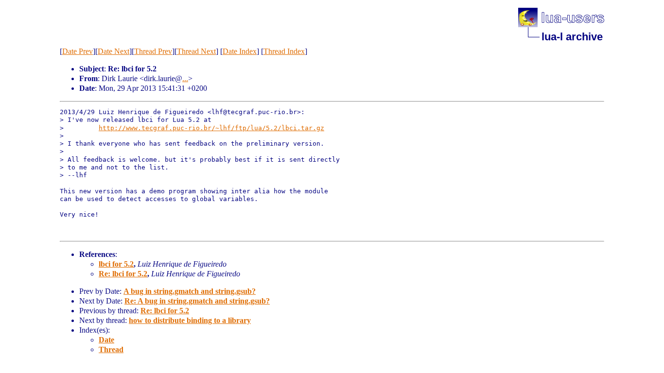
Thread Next (196, 51)
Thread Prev (153, 51)
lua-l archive (572, 37)
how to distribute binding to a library (190, 320)
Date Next (113, 51)
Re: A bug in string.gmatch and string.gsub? (197, 301)
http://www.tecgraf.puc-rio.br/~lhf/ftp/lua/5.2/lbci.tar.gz (211, 128)
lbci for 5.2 (116, 264)
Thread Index (284, 51)
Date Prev (77, 51)
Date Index (240, 51)
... (185, 78)
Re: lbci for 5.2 (123, 274)
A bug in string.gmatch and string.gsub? (189, 291)
